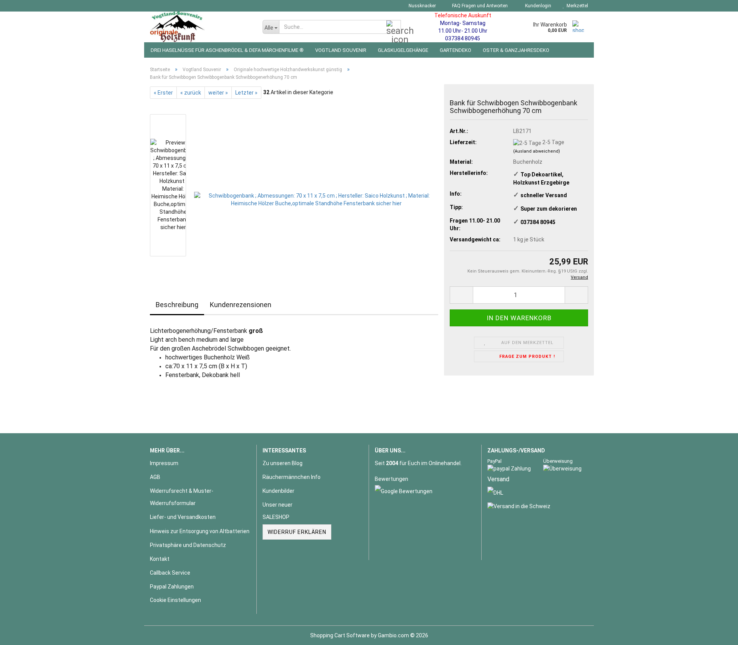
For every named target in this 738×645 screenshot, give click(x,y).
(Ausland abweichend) (536, 151)
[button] (461, 295)
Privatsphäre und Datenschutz (188, 545)
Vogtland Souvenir (340, 50)
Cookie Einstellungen (175, 600)
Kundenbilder (278, 491)
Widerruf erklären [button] (297, 532)
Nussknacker (421, 5)
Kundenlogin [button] (537, 5)
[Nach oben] (716, 633)
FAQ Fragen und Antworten (479, 5)
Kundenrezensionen (240, 305)
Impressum (164, 463)
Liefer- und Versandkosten (183, 517)
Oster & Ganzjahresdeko (516, 50)
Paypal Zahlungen (172, 586)
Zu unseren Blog (283, 463)
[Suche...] (393, 27)
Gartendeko (455, 50)
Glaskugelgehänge (403, 50)
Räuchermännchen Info (292, 477)
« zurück (190, 93)
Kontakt (160, 559)
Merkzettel (576, 5)
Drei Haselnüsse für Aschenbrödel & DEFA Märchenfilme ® (227, 50)
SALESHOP (276, 517)
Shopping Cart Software (340, 635)
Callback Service (170, 573)
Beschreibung (177, 305)
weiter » (218, 93)
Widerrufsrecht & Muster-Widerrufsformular (181, 497)
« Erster (163, 93)
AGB (155, 477)
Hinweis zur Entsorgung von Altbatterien (199, 531)
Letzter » (246, 93)
